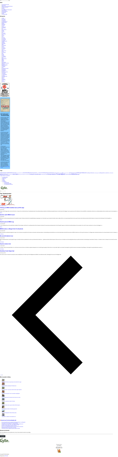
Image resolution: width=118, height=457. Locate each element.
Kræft (3, 54)
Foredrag (3, 8)
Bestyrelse (4, 5)
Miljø (3, 59)
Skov (3, 67)
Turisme (3, 75)
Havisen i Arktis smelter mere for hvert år (9, 425)
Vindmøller (4, 79)
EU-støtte (3, 33)
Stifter (3, 13)
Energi (3, 31)
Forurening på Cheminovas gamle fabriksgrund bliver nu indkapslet (13, 422)
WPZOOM (6, 455)
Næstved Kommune (5, 63)
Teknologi (3, 72)
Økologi (77, 174)
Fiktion (3, 35)
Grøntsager (4, 45)
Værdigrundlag (4, 14)
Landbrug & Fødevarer (81, 172)
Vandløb (69, 174)
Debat (3, 179)
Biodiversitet (4, 22)
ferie (3, 34)
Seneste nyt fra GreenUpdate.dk (8, 420)
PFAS (23, 174)
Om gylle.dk (4, 12)
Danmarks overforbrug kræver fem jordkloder (10, 423)
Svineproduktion (5, 71)
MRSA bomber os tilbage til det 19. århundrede (11, 228)
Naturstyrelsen (20, 174)
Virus (3, 80)
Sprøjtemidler (38, 174)
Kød (2, 53)
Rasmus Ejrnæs (26, 174)
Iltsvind (3, 47)
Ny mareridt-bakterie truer (6, 236)
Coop (3, 26)
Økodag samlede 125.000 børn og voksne (9, 427)
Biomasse (3, 24)
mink (12, 174)
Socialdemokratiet (5, 68)
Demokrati (4, 27)
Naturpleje (4, 62)
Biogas (3, 23)
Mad (2, 57)
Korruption (4, 52)
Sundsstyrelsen (43, 174)
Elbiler (3, 30)
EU (39, 172)
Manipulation (4, 58)
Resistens (3, 65)
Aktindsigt (4, 19)
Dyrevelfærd (4, 29)
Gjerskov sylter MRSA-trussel (7, 214)
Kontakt (3, 180)
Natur (3, 61)
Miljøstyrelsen (9, 174)
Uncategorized (4, 76)
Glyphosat (3, 43)
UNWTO (3, 77)
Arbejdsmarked (4, 21)
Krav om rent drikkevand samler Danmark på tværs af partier (12, 426)
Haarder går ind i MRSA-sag (7, 221)
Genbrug (3, 42)
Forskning (3, 38)
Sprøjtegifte (4, 70)
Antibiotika (4, 20)
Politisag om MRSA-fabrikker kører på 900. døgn (12, 207)
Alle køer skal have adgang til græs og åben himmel (11, 428)
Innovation (4, 48)
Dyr (2, 28)
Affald (3, 18)
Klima (3, 51)
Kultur (3, 55)
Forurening (4, 39)
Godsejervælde (56, 172)
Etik (2, 32)
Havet (3, 46)
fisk (40, 172)
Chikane (3, 25)
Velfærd (73, 174)
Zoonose (3, 81)
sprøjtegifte (32, 174)
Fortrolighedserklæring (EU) (7, 9)
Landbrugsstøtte (102, 172)
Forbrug (3, 37)
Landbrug (3, 56)
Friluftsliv (3, 40)
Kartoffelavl (4, 50)
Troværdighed (4, 74)
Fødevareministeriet (50, 172)
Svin (46, 174)
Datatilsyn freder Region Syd (7, 251)
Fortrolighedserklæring (8, 184)
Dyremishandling (26, 172)
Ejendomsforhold (33, 172)
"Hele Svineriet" (3, 172)
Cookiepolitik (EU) (5, 7)
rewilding (3, 66)
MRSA (3, 60)
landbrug (74, 172)
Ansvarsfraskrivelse (5, 4)
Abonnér (2, 436)
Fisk (2, 36)
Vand (3, 78)
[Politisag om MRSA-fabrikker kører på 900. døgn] (8, 204)
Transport (3, 73)
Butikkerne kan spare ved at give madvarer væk (10, 424)
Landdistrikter (107, 172)
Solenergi (3, 69)
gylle (62, 172)
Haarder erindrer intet (5, 243)
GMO (3, 44)
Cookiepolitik (6, 182)
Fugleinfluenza (4, 41)
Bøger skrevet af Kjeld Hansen (7, 6)
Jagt (2, 49)
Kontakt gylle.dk (5, 11)
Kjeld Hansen (4, 10)
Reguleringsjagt (4, 64)
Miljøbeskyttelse (4, 174)
